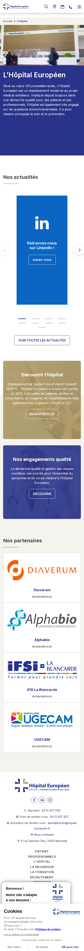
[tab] (22, 318)
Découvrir (42, 494)
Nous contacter (44, 834)
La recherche (42, 867)
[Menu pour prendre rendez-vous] (62, 7)
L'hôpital (42, 862)
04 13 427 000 (51, 810)
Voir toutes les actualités (42, 340)
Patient (42, 851)
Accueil (7, 21)
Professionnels (42, 856)
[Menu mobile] (79, 7)
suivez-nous (42, 260)
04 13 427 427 (59, 816)
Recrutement (42, 877)
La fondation (42, 872)
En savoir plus (42, 414)
